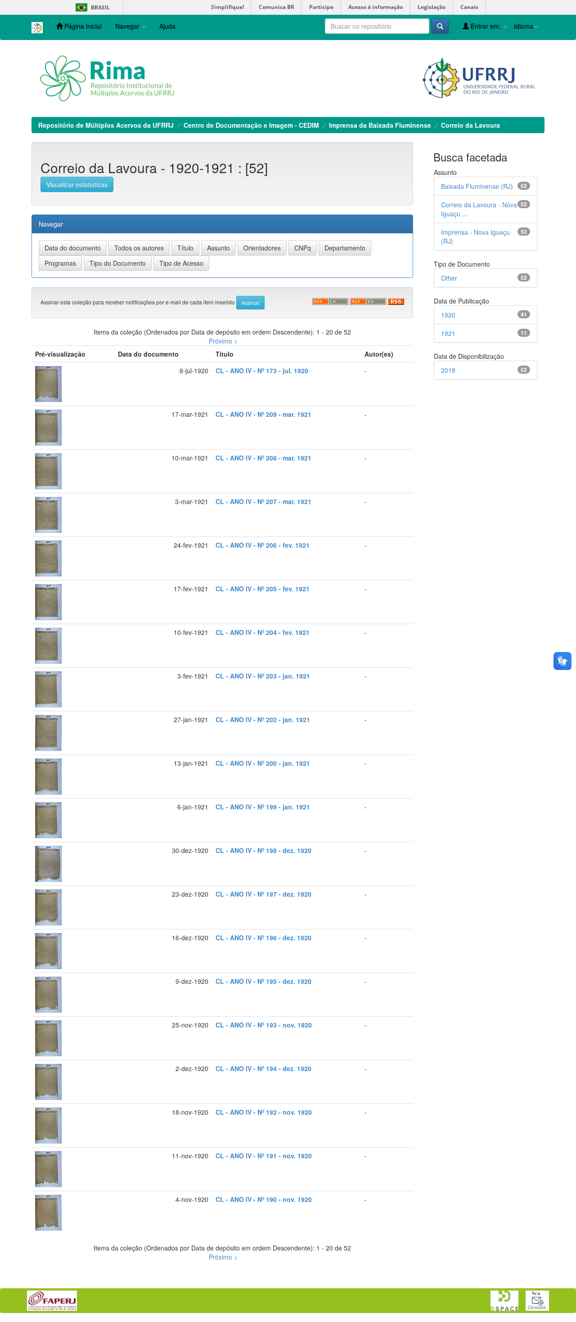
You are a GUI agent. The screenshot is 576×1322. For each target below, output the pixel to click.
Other (449, 277)
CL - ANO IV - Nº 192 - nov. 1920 (264, 1112)
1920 (448, 314)
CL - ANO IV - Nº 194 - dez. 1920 (263, 1068)
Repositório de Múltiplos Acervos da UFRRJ (106, 125)
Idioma (523, 26)
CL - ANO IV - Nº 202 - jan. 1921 (263, 719)
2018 (448, 370)
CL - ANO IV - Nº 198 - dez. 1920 (263, 850)
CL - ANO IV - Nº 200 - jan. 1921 (263, 763)
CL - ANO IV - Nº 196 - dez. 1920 (263, 937)
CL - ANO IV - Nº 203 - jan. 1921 (263, 675)
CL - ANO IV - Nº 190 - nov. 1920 (264, 1199)
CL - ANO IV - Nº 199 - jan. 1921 (263, 806)
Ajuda (167, 26)
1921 (448, 333)
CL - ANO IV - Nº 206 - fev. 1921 (263, 544)
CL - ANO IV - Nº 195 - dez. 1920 (263, 981)
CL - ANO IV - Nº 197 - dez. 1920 (263, 893)
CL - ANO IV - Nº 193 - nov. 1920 (264, 1024)
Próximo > (223, 340)
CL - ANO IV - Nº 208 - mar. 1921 (263, 457)
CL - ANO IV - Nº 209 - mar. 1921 (263, 414)
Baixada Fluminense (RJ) (477, 186)
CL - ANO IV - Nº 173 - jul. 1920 (262, 370)
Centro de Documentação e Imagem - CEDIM (251, 125)
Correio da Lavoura (470, 125)
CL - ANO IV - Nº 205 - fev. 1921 (263, 588)
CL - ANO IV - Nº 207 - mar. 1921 (263, 501)
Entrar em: (486, 26)
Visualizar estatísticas (77, 184)
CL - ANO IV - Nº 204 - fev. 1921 (263, 632)
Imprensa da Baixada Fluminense (380, 125)
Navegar (128, 26)
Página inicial (82, 26)
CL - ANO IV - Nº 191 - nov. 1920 (264, 1155)
